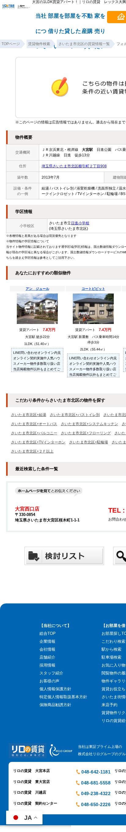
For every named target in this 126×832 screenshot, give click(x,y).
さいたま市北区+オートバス (34, 424)
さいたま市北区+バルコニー (34, 433)
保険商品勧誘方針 (55, 704)
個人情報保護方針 (55, 689)
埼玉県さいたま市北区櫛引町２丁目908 (74, 166)
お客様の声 (49, 681)
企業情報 (47, 641)
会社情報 (47, 649)
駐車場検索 (111, 657)
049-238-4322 (95, 793)
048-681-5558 (95, 782)
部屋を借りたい (56, 18)
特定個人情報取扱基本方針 (63, 697)
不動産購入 (87, 18)
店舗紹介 (47, 657)
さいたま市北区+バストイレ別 (75, 415)
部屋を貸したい (73, 18)
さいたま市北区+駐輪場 (88, 442)
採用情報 (47, 665)
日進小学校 (80, 223)
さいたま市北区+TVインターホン (38, 442)
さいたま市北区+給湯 (28, 415)
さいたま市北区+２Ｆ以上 (32, 451)
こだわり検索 (113, 641)
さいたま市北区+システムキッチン (89, 424)
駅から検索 (111, 649)
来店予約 (109, 704)
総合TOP (47, 633)
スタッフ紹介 (51, 673)
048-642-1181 (95, 771)
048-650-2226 (95, 804)
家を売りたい (100, 18)
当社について (40, 18)
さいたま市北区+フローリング (86, 433)
